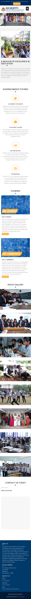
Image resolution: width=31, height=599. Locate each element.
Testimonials (15, 174)
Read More (5, 234)
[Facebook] (12, 4)
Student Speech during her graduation (15, 444)
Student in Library (15, 420)
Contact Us (17, 3)
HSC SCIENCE (6, 217)
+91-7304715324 (6, 580)
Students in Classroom (15, 468)
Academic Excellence (15, 104)
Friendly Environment (15, 301)
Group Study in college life (15, 373)
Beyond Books (16, 151)
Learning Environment (15, 349)
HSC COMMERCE (8, 260)
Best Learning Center (15, 325)
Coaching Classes (15, 127)
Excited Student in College (15, 396)
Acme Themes (20, 596)
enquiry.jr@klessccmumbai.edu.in (20, 1)
